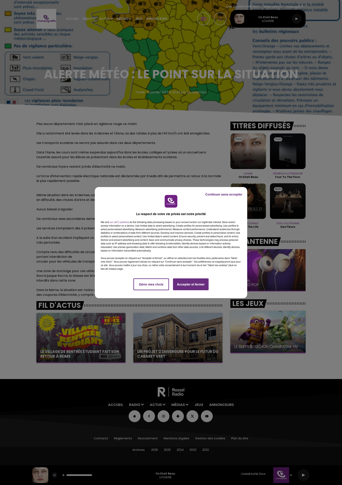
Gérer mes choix (151, 284)
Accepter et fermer (191, 284)
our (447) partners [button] (119, 222)
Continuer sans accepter (223, 194)
